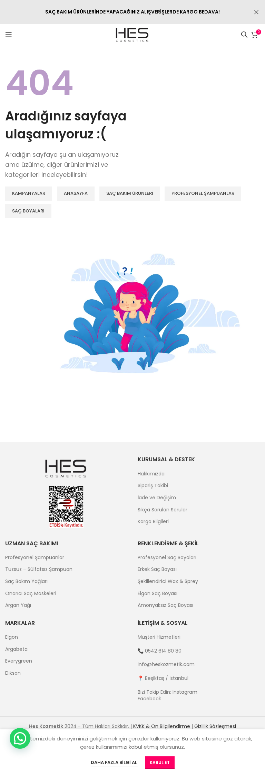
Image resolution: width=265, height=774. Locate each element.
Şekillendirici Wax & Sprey (168, 581)
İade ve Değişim (157, 497)
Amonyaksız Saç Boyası (165, 605)
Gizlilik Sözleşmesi (215, 726)
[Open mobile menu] (9, 35)
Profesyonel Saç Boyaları (167, 557)
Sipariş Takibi (153, 485)
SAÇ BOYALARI (28, 211)
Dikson (13, 673)
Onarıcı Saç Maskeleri (30, 593)
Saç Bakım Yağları (26, 581)
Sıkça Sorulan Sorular (162, 510)
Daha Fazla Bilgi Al (114, 762)
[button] (20, 738)
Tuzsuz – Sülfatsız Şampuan (38, 569)
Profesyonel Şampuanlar (34, 557)
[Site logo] (132, 34)
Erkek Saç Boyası (157, 569)
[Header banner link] (122, 12)
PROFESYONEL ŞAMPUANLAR (202, 193)
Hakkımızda (151, 474)
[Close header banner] (256, 12)
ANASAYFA (76, 193)
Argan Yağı (18, 605)
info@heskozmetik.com (166, 664)
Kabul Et (160, 762)
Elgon (11, 637)
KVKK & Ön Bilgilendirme (161, 726)
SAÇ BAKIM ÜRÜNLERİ (129, 193)
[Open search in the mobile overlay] (244, 34)
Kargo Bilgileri (153, 521)
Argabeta (16, 649)
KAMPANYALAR (28, 193)
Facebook (149, 698)
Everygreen (18, 661)
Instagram (185, 692)
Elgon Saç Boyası (157, 593)
